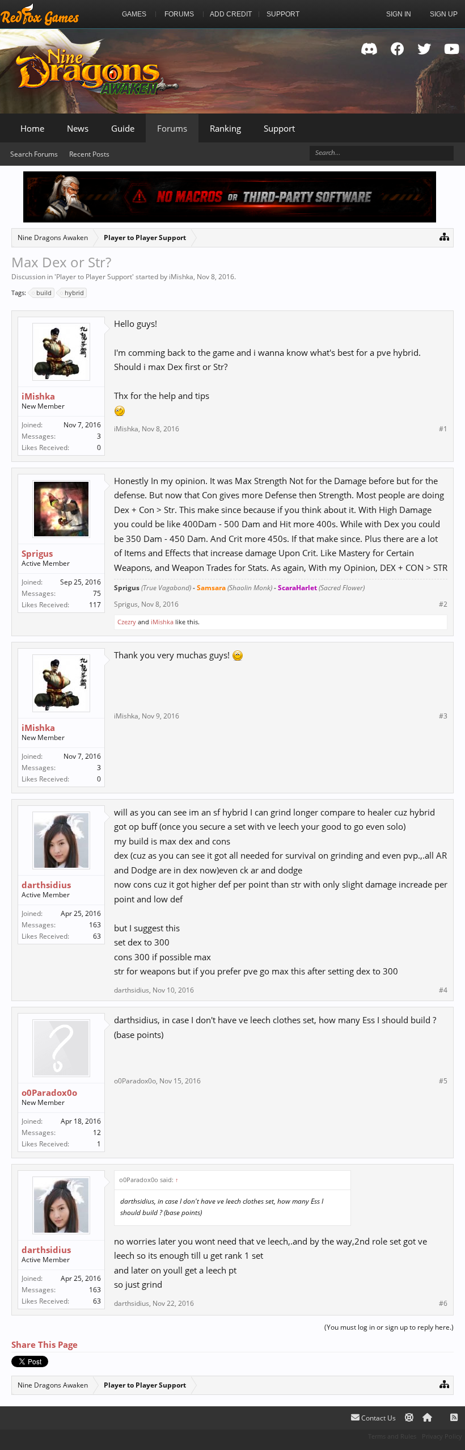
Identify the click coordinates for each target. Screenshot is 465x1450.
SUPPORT (283, 14)
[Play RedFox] (39, 14)
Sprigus (37, 553)
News (77, 128)
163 (95, 925)
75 (97, 593)
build (44, 292)
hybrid (74, 292)
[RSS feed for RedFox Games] (454, 1418)
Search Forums (34, 154)
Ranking (225, 128)
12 (97, 1132)
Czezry (126, 621)
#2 (443, 604)
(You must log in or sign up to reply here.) (389, 1327)
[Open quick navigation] (444, 236)
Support (279, 128)
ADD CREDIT (231, 14)
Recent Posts (89, 154)
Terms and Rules (392, 1436)
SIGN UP (444, 14)
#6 (443, 1303)
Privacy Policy (442, 1436)
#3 (443, 716)
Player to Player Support (94, 276)
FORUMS (179, 14)
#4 (443, 990)
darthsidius (46, 884)
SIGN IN (398, 14)
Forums (172, 128)
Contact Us (378, 1418)
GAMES (134, 14)
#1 (443, 429)
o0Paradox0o (49, 1092)
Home (32, 128)
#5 (443, 1081)
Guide (122, 128)
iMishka (181, 276)
